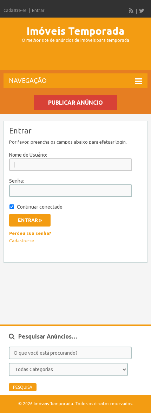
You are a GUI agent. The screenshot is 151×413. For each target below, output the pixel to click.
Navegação (28, 80)
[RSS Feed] (131, 10)
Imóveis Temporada (76, 31)
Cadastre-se (15, 10)
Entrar (38, 10)
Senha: (16, 181)
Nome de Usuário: (28, 155)
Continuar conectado (40, 207)
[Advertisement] (77, 59)
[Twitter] (141, 10)
